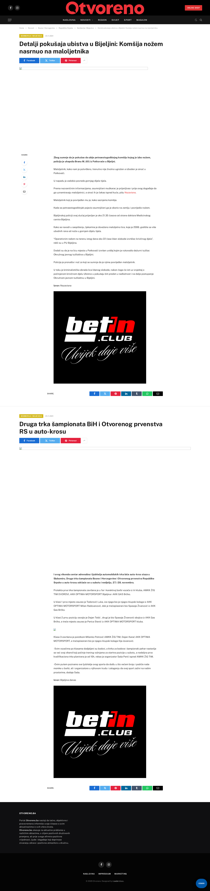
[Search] (200, 20)
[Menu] (10, 20)
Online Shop (193, 8)
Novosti (85, 20)
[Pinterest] (24, 184)
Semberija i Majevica (31, 36)
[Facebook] (24, 162)
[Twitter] (24, 170)
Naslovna (69, 20)
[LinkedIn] (24, 177)
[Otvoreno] (105, 8)
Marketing (120, 874)
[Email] (24, 191)
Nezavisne (130, 192)
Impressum (104, 874)
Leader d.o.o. (118, 881)
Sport (128, 20)
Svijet (115, 20)
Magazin (141, 20)
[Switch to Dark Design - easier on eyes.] (196, 20)
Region (102, 20)
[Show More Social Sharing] (84, 60)
